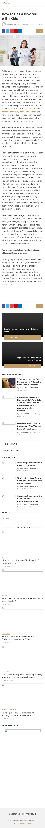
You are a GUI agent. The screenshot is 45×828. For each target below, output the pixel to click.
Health (4, 595)
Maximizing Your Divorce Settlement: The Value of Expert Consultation (29, 426)
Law (3, 9)
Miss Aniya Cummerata (28, 468)
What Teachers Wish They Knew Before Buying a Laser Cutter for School (19, 637)
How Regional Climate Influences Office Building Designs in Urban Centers (19, 714)
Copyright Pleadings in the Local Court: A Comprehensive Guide (29, 499)
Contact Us (14, 814)
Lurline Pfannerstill (28, 388)
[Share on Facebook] (3, 31)
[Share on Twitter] (7, 31)
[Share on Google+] (12, 31)
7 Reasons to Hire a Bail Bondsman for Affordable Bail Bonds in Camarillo (29, 382)
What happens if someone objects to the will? (29, 463)
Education (6, 633)
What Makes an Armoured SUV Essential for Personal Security (21, 561)
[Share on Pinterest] (16, 31)
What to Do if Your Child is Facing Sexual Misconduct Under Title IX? (29, 480)
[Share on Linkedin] (20, 31)
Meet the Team (29, 814)
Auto (4, 557)
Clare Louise (25, 432)
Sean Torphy (14, 24)
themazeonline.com (23, 823)
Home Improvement (9, 710)
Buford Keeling (26, 414)
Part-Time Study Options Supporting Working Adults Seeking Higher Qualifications (22, 675)
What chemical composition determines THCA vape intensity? (22, 599)
